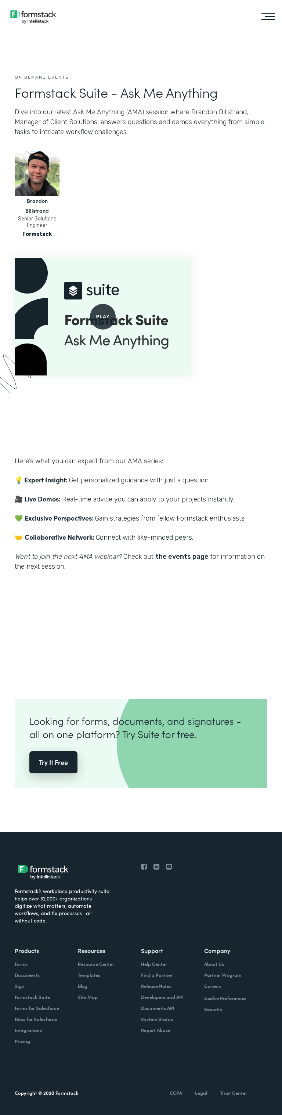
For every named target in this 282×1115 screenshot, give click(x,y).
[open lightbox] (103, 316)
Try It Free (53, 762)
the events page (182, 557)
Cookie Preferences (225, 997)
